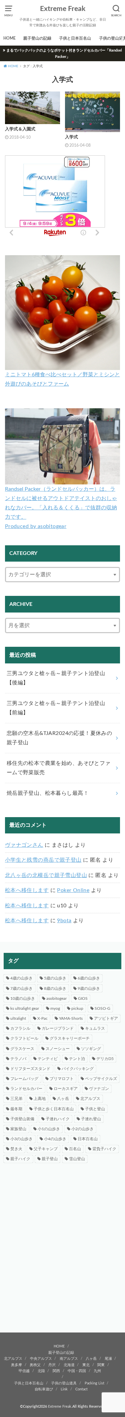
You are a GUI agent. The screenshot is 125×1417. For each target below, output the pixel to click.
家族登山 (18, 1129)
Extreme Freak (62, 8)
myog (55, 1008)
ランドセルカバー (26, 1089)
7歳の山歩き (21, 988)
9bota (64, 920)
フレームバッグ (24, 1079)
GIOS (83, 998)
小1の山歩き (49, 1129)
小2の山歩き (82, 1129)
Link (64, 1389)
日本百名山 (88, 1139)
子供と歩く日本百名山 (54, 1109)
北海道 (69, 1365)
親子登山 (50, 1159)
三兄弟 (16, 1099)
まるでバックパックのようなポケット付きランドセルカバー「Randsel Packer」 (64, 54)
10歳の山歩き (22, 998)
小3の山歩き (21, 1139)
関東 (101, 1365)
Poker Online (73, 890)
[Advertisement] (62, 1253)
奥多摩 (16, 1365)
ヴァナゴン (99, 1089)
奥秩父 (35, 1365)
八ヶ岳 (63, 1099)
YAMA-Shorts (71, 1018)
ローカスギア (66, 1089)
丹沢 (52, 1365)
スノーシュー (58, 1049)
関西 (56, 1371)
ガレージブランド (58, 1028)
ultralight (18, 1018)
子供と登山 (95, 1109)
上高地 (40, 1099)
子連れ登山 (91, 1119)
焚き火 (16, 1149)
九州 (97, 1371)
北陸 (41, 1371)
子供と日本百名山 (75, 38)
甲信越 (24, 1371)
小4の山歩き (55, 1139)
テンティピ (48, 1059)
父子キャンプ (46, 1149)
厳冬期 (16, 1109)
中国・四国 (77, 1371)
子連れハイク (58, 1119)
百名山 (75, 1149)
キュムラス (95, 1028)
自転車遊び (44, 1389)
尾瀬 (108, 1358)
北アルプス (90, 1099)
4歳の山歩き (21, 978)
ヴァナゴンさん (24, 845)
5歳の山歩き (55, 978)
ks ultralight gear (24, 1008)
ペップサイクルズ (101, 1079)
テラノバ (18, 1059)
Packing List (94, 1383)
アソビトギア (106, 1018)
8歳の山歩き (55, 988)
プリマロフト (62, 1079)
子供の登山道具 (64, 1383)
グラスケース (22, 1049)
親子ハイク (20, 1159)
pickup (77, 1008)
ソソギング (91, 1049)
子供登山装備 (22, 1119)
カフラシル (20, 1028)
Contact (81, 1389)
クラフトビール (24, 1038)
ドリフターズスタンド (30, 1069)
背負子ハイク (104, 1149)
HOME (9, 38)
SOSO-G (102, 1008)
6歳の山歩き (89, 978)
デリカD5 (105, 1059)
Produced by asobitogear (35, 526)
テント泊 (77, 1059)
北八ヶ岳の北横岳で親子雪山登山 (46, 875)
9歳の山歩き (89, 988)
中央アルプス (41, 1358)
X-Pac (42, 1018)
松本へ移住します (27, 890)
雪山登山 (77, 1159)
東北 (86, 1365)
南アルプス (69, 1358)
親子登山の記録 (37, 38)
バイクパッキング (78, 1069)
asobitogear (56, 998)
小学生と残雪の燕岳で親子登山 (43, 860)
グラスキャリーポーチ (70, 1038)
